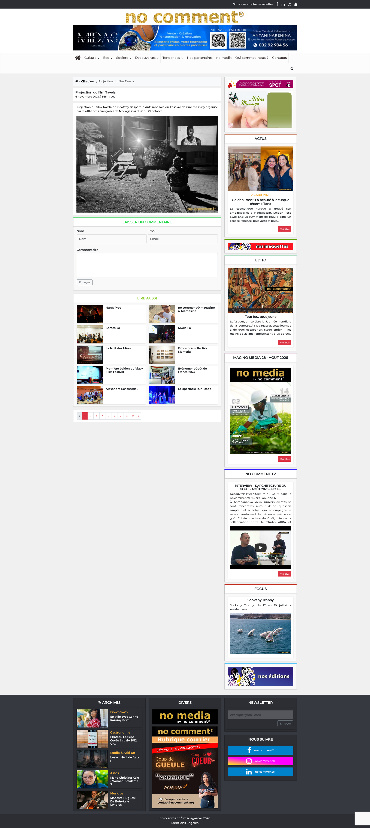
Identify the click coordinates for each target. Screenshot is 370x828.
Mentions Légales (184, 823)
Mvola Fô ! (185, 328)
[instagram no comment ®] (289, 4)
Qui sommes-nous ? (252, 58)
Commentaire (87, 250)
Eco (106, 58)
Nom (80, 231)
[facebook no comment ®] (277, 4)
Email (152, 231)
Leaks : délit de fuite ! (124, 759)
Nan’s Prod (113, 307)
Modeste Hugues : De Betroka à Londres (123, 801)
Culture (90, 58)
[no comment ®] (295, 4)
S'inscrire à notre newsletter (253, 4)
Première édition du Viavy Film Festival (124, 370)
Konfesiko (113, 328)
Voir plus (284, 229)
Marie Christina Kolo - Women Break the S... (124, 781)
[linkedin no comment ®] (283, 4)
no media (224, 58)
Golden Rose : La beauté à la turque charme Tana (260, 202)
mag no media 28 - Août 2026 (260, 358)
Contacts (279, 58)
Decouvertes (145, 58)
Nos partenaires (200, 58)
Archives (111, 703)
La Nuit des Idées (118, 348)
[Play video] (260, 548)
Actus (261, 139)
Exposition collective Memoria (192, 349)
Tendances (171, 58)
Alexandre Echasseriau (122, 388)
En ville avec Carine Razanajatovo (124, 718)
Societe (122, 58)
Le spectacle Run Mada (194, 388)
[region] (260, 215)
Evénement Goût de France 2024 (192, 370)
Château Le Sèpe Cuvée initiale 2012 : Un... (124, 740)
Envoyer (84, 282)
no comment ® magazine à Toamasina (196, 309)
